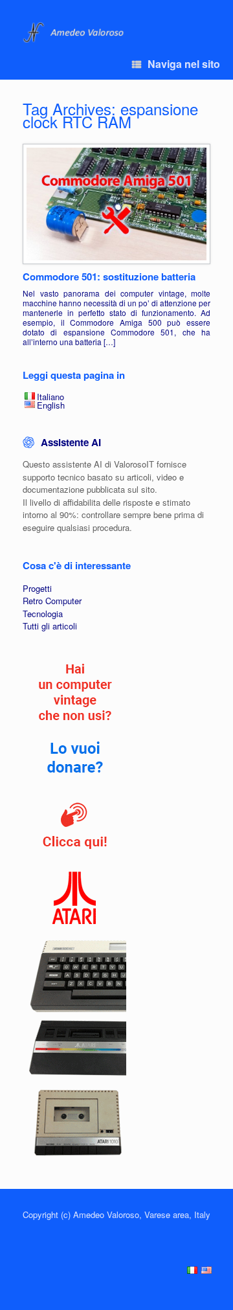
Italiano (50, 396)
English (51, 405)
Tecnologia (43, 613)
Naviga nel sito (184, 63)
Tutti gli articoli (50, 626)
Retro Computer (52, 600)
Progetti (37, 588)
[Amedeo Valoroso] (75, 33)
